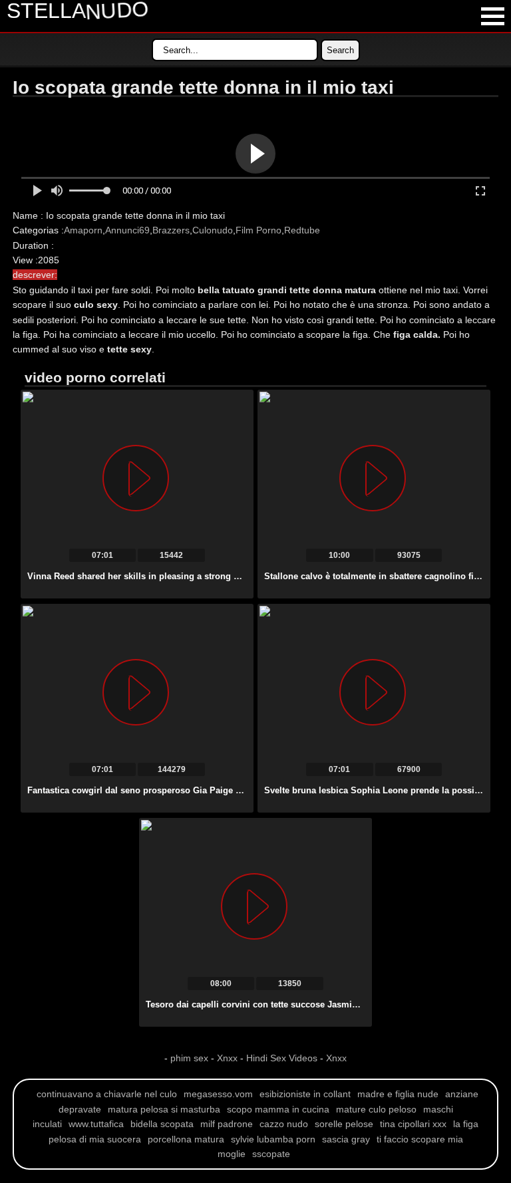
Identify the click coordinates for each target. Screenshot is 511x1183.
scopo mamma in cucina (278, 1109)
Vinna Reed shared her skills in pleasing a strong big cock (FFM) (161, 576)
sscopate (271, 1153)
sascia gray (346, 1139)
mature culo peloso (376, 1109)
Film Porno (258, 230)
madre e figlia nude (397, 1094)
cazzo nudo (283, 1123)
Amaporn (83, 230)
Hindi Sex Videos (281, 1058)
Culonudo (212, 230)
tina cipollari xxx (413, 1123)
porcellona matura (186, 1139)
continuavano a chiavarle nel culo (107, 1094)
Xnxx (227, 1058)
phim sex (190, 1058)
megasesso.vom (218, 1094)
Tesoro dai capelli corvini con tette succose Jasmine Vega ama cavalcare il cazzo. (314, 1004)
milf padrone (226, 1123)
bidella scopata (162, 1123)
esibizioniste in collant (305, 1094)
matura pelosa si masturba (164, 1109)
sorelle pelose (344, 1123)
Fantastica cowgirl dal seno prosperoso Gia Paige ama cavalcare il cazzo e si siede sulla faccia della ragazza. (253, 790)
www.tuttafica (96, 1123)
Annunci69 (127, 230)
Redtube (302, 230)
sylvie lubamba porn (273, 1139)
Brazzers (171, 230)
